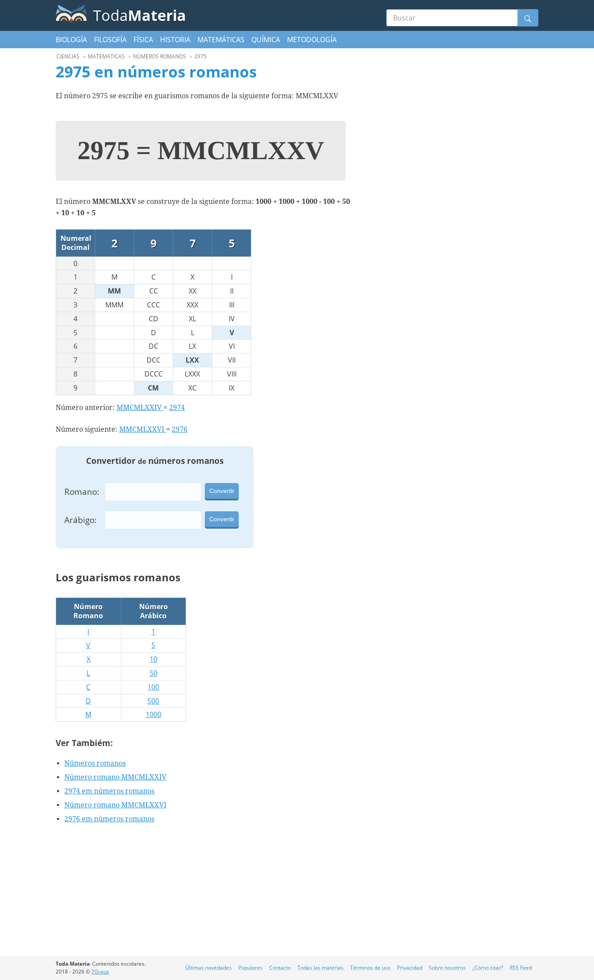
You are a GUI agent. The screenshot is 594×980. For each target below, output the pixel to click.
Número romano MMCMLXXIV (115, 777)
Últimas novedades (208, 967)
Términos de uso (370, 967)
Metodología (312, 39)
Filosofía (110, 39)
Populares (250, 967)
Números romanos (95, 763)
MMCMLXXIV (140, 407)
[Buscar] (527, 18)
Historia (175, 39)
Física (143, 39)
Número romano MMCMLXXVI (115, 805)
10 (153, 659)
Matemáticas (220, 39)
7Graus (100, 971)
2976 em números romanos (109, 819)
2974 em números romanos (109, 791)
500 (153, 701)
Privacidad (409, 967)
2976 (179, 429)
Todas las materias (320, 967)
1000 (153, 714)
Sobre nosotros (447, 967)
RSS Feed (521, 967)
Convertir (221, 490)
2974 (177, 407)
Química (265, 39)
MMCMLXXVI (142, 429)
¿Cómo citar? (487, 967)
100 (153, 687)
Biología (71, 39)
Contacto (280, 967)
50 (153, 673)
